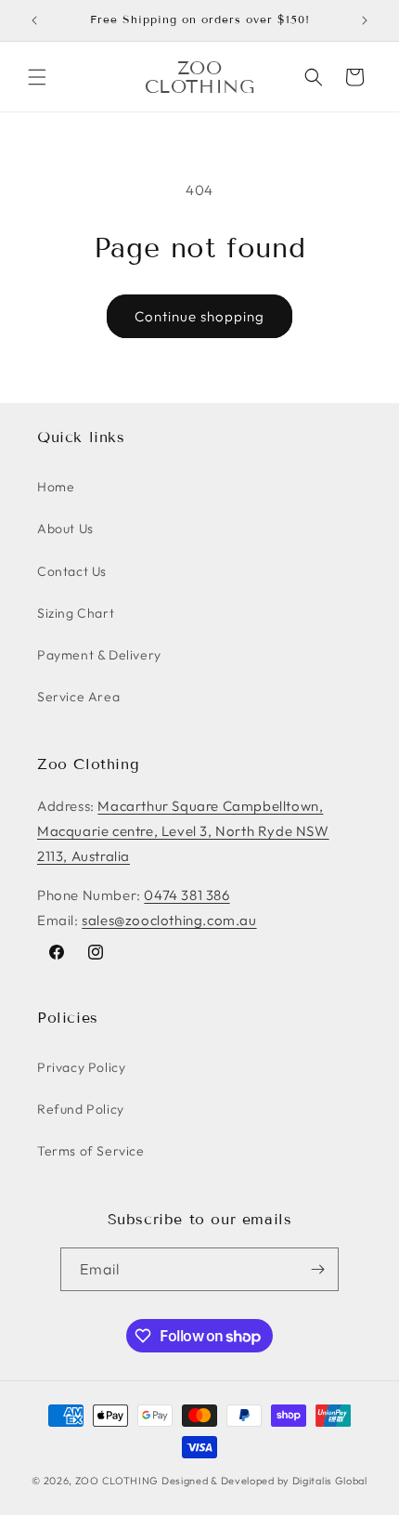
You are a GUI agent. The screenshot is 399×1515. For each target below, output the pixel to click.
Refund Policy (80, 1109)
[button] (37, 77)
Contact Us (72, 571)
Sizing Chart (75, 613)
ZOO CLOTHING (117, 1480)
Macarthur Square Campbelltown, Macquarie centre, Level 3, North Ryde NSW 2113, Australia (183, 831)
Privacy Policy (81, 1067)
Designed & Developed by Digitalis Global (264, 1480)
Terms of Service (91, 1151)
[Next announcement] (364, 20)
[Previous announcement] (34, 20)
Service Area (78, 696)
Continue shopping (199, 316)
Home (55, 486)
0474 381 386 (186, 895)
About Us (65, 528)
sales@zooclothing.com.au (169, 920)
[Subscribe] (317, 1269)
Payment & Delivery (99, 654)
